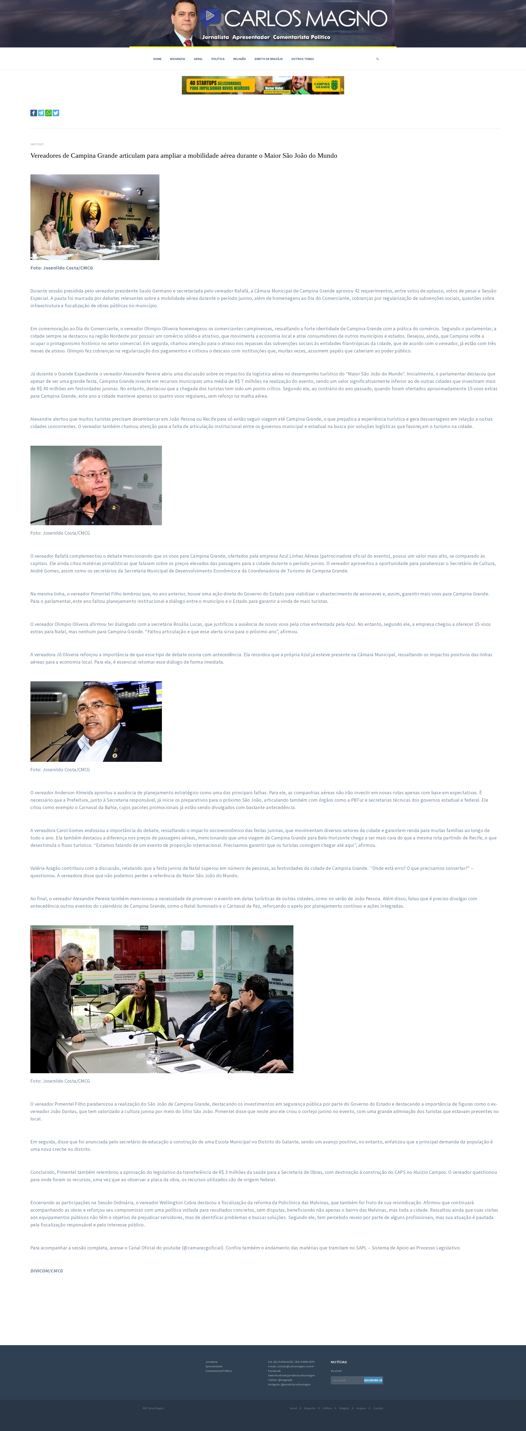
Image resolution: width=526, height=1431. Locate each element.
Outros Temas (302, 59)
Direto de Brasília (269, 59)
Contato (378, 1408)
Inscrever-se (373, 1380)
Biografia (177, 59)
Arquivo (361, 1408)
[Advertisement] (136, 1308)
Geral (198, 59)
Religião (239, 59)
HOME (157, 59)
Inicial (293, 1408)
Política (218, 59)
